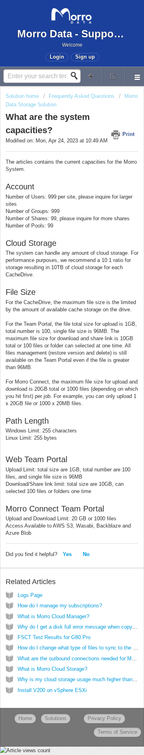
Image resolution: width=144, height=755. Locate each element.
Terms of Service (117, 732)
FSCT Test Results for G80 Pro (54, 637)
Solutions (55, 718)
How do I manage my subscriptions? (60, 606)
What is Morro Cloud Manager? (53, 616)
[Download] (57, 378)
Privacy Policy (104, 718)
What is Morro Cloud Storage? (52, 669)
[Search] (76, 76)
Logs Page (30, 595)
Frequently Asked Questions (81, 96)
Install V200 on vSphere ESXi (52, 690)
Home (25, 718)
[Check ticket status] (113, 75)
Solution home (23, 96)
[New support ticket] (91, 75)
